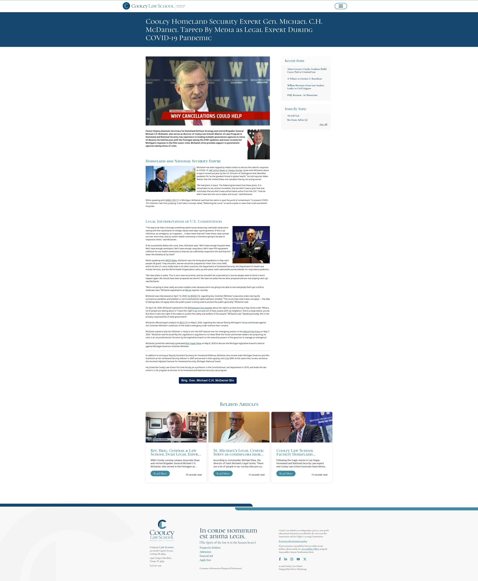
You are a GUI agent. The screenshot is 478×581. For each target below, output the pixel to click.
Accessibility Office (310, 549)
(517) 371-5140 (155, 565)
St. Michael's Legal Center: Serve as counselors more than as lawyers (239, 447)
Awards (293, 115)
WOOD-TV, (195, 296)
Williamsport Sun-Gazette (200, 307)
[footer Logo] (162, 530)
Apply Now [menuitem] (205, 559)
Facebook (280, 559)
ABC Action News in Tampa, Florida (225, 170)
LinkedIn (285, 559)
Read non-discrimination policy (293, 541)
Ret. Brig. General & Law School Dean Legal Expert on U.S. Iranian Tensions (176, 447)
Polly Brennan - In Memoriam (302, 95)
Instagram (291, 559)
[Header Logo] (154, 6)
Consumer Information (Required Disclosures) (221, 568)
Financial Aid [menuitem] (206, 555)
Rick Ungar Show (193, 343)
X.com (304, 559)
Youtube (298, 559)
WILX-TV (183, 322)
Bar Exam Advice (297, 119)
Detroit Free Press (251, 331)
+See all (323, 124)
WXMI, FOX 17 (171, 200)
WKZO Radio (171, 260)
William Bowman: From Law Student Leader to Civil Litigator (305, 87)
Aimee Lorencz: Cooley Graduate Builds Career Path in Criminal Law (307, 70)
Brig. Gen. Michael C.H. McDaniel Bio (207, 380)
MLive (188, 290)
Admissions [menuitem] (205, 551)
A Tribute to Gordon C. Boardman (304, 78)
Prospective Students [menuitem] (210, 547)
